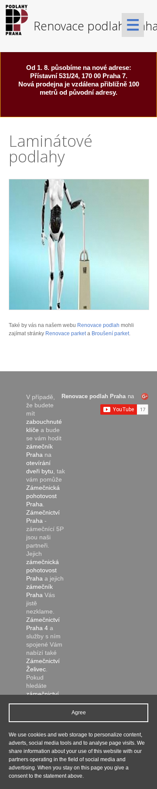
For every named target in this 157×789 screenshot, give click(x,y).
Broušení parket (110, 333)
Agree (79, 713)
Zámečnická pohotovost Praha (43, 496)
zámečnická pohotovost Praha (42, 570)
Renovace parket (65, 333)
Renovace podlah (98, 325)
